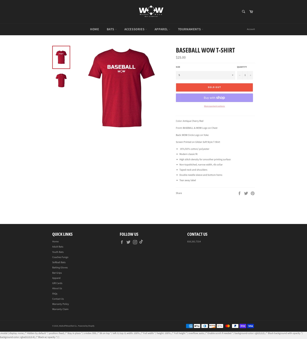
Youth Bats (58, 252)
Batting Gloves (60, 267)
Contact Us (58, 299)
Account (251, 29)
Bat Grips (57, 273)
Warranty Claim (60, 309)
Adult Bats (57, 247)
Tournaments (190, 29)
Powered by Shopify (86, 326)
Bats (111, 29)
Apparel (162, 29)
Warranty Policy (60, 304)
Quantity (242, 67)
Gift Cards (57, 283)
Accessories (134, 29)
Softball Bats (59, 262)
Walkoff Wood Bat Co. (68, 326)
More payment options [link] (214, 106)
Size (178, 67)
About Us (57, 288)
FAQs (54, 294)
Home (94, 29)
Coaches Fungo (60, 257)
